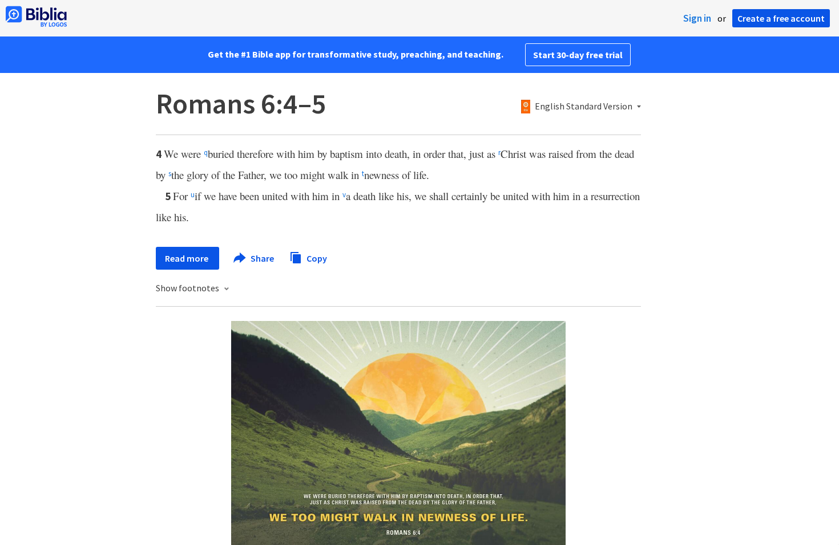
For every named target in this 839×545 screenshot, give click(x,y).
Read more (187, 258)
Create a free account (781, 18)
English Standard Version (583, 106)
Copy (316, 258)
